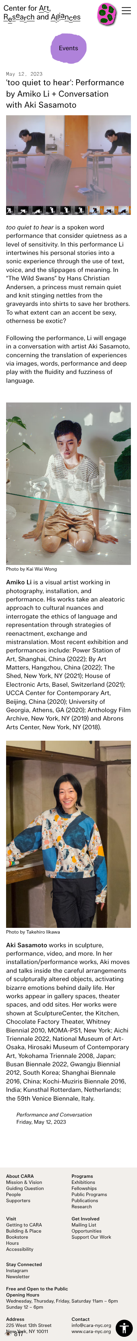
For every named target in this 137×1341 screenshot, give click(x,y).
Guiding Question (25, 1189)
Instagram (17, 1271)
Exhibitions (83, 1182)
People (13, 1195)
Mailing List (84, 1225)
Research (82, 1207)
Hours (12, 1243)
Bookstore (17, 1237)
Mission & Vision (24, 1182)
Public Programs (89, 1195)
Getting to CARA (24, 1225)
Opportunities (87, 1231)
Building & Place (23, 1231)
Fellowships (84, 1189)
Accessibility (19, 1249)
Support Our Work (91, 1237)
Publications (85, 1201)
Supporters (18, 1201)
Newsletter (18, 1277)
